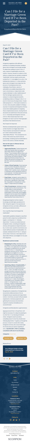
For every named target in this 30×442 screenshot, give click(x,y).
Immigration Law (15, 384)
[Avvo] (13, 420)
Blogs (15, 389)
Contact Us (15, 392)
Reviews (15, 387)
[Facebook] (19, 420)
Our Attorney (15, 382)
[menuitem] (8, 435)
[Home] (15, 3)
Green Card (13, 334)
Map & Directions (15, 403)
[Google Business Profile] (16, 420)
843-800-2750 (15, 373)
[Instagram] (10, 420)
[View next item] (10, 359)
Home (15, 380)
